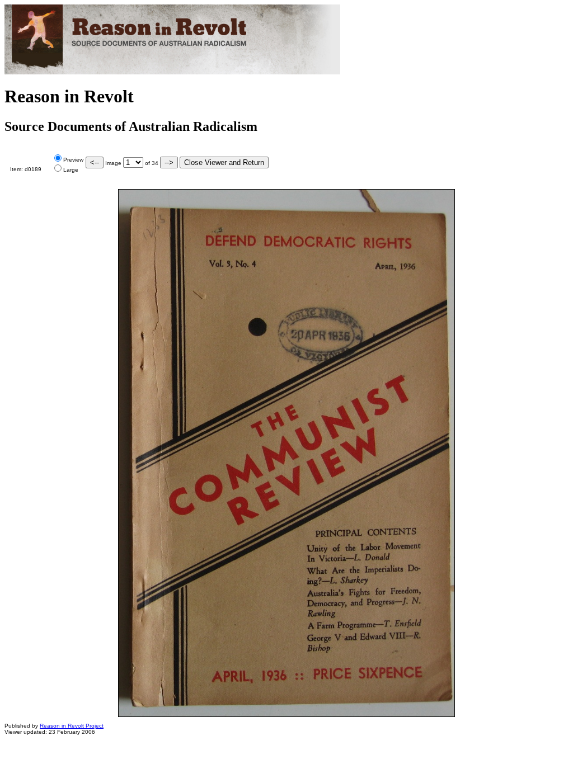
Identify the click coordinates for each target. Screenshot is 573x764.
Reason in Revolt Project (72, 726)
